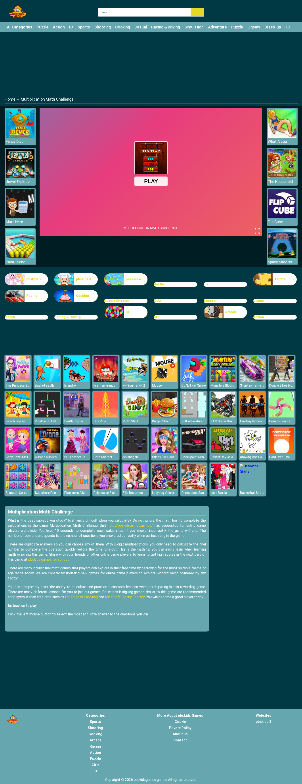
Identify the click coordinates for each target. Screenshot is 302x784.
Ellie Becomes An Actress (141, 492)
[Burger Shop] (164, 416)
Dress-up (272, 27)
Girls (95, 765)
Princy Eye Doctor (164, 457)
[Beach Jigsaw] (18, 416)
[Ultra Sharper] (106, 452)
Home (10, 99)
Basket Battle (45, 385)
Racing (31, 296)
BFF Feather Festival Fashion (84, 457)
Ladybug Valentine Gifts (169, 492)
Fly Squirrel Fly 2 (134, 385)
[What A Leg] (282, 136)
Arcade (231, 312)
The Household (280, 181)
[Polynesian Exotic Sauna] (106, 488)
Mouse (157, 385)
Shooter (210, 301)
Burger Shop (161, 421)
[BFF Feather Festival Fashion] (76, 452)
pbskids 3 (83, 279)
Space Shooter (280, 262)
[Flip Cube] (282, 217)
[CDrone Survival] (47, 452)
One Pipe (100, 421)
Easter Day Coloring (224, 457)
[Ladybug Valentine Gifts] (164, 488)
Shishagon (130, 457)
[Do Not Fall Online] (194, 380)
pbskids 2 (33, 279)
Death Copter (73, 421)
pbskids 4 (133, 279)
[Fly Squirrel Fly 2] (135, 380)
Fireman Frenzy (104, 385)
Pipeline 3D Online (47, 421)
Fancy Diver (15, 141)
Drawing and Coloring (255, 457)
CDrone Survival (46, 457)
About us (180, 734)
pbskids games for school (48, 559)
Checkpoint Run (193, 457)
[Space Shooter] (282, 257)
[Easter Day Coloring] (223, 452)
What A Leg (277, 141)
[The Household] (282, 177)
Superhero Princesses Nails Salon (59, 492)
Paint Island (15, 262)
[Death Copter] (76, 416)
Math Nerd (14, 222)
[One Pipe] (106, 416)
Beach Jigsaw (16, 421)
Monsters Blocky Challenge (230, 385)
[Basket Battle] (47, 380)
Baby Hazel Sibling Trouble (24, 457)
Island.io (70, 385)
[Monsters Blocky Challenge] (223, 380)
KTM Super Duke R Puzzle (229, 421)
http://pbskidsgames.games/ (130, 525)
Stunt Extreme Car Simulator (260, 385)
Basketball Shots (252, 492)
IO (71, 27)
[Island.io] (76, 380)
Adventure (217, 27)
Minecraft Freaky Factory (125, 597)
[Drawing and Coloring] (252, 452)
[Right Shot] (135, 416)
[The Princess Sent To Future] (18, 380)
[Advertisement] (151, 64)
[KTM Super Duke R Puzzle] (223, 416)
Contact (180, 740)
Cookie (180, 722)
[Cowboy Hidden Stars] (252, 416)
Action (59, 27)
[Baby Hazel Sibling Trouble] (18, 452)
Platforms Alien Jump (79, 492)
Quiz (157, 301)
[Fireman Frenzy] (106, 380)
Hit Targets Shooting (81, 597)
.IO (287, 27)
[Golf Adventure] (194, 416)
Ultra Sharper (103, 457)
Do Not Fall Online (194, 385)
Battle (159, 284)
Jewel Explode (18, 181)
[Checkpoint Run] (194, 452)
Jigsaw (253, 27)
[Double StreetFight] (281, 380)
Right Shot (130, 421)
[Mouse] (164, 380)
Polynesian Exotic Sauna (111, 492)
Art (156, 317)
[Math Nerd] (20, 217)
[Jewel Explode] (20, 177)
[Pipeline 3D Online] (47, 416)
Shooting (102, 27)
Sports (84, 27)
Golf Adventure (192, 421)
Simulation (194, 27)
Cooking (122, 27)
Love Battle (219, 492)
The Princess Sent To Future (26, 385)
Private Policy (180, 728)
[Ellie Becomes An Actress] (135, 488)
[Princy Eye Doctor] (164, 452)
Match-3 (11, 317)
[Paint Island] (20, 257)
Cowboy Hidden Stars (255, 421)
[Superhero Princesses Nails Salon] (47, 488)
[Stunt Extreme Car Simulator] (252, 380)
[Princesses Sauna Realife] (194, 488)
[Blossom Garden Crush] (18, 488)
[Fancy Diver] (20, 136)
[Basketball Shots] (252, 471)
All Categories (19, 27)
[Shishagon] (135, 452)
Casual (140, 27)
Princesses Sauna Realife (200, 492)
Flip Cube (275, 222)
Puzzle (42, 27)
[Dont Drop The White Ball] (281, 452)
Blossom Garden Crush (22, 492)
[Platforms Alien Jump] (76, 488)
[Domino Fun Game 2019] (281, 416)
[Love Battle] (223, 488)
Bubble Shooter (116, 301)
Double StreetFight (282, 385)
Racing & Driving (165, 27)
